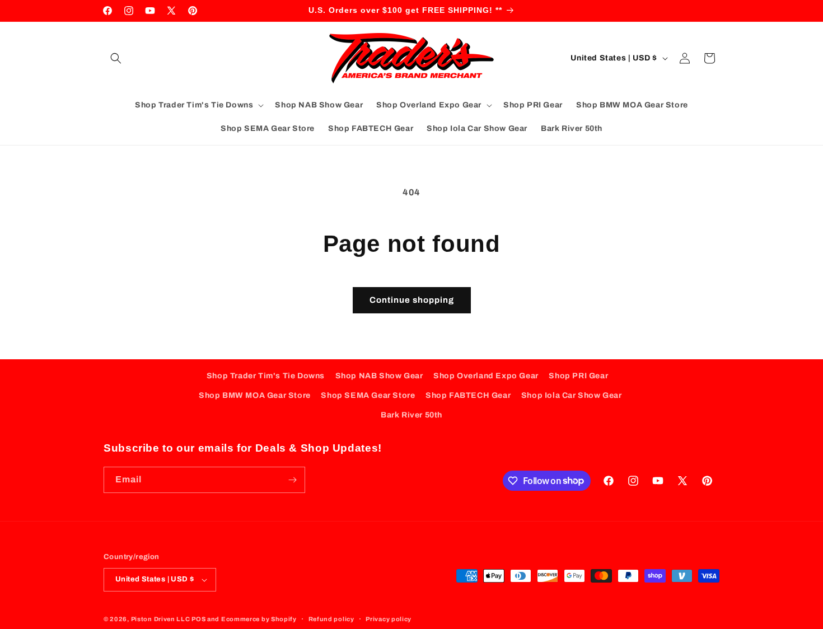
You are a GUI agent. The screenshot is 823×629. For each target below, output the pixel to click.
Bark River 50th (411, 415)
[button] (116, 58)
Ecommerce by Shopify (259, 619)
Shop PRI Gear (578, 376)
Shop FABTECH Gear (468, 395)
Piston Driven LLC (160, 619)
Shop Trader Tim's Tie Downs (266, 376)
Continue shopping (412, 299)
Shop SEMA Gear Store (368, 395)
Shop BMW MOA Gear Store (255, 395)
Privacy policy (389, 619)
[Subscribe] (292, 480)
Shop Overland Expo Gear (486, 376)
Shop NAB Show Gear (379, 376)
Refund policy (331, 619)
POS (198, 619)
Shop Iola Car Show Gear (571, 395)
